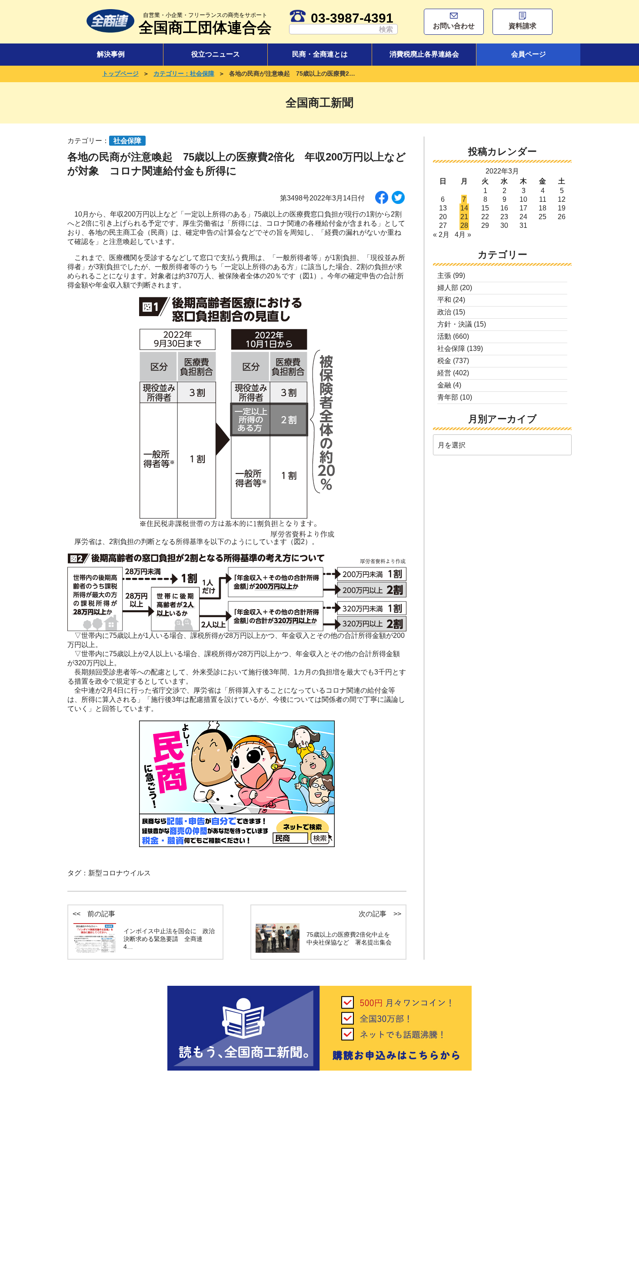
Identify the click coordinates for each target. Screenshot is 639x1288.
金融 (444, 385)
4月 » (463, 234)
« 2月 (441, 234)
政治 (444, 312)
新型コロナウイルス (119, 873)
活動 (444, 336)
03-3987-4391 (352, 17)
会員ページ (528, 54)
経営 (444, 373)
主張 (444, 275)
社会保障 (451, 348)
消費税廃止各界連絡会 (424, 54)
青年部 (447, 397)
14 (464, 208)
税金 (444, 360)
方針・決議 (454, 324)
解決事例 (111, 54)
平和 (444, 300)
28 (464, 225)
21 (464, 216)
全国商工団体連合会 (205, 24)
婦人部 (447, 287)
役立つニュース (215, 54)
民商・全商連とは (320, 54)
